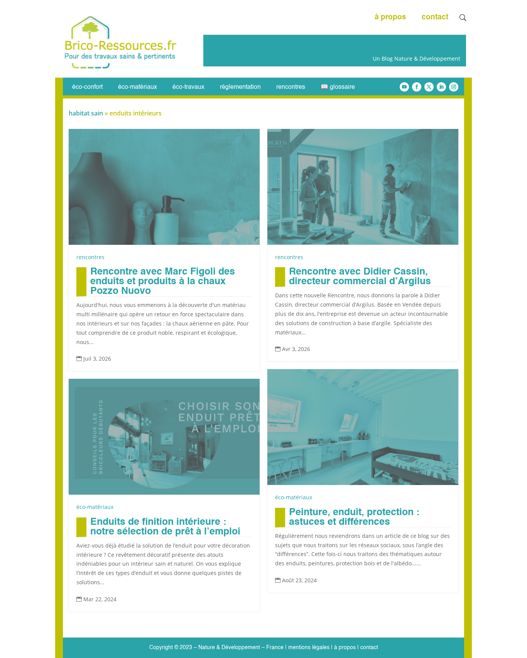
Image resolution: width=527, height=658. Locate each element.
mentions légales (308, 647)
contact (435, 18)
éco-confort (87, 87)
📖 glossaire (338, 87)
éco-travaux (188, 87)
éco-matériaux (137, 87)
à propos (390, 18)
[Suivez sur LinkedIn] (441, 87)
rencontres (290, 87)
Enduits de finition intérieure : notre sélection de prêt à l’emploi (165, 527)
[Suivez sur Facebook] (416, 87)
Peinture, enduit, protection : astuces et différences (354, 517)
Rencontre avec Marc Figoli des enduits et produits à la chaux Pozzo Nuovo (162, 281)
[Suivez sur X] (429, 87)
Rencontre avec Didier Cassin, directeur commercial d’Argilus (360, 277)
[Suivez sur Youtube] (404, 87)
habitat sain (86, 113)
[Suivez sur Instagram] (453, 87)
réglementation (240, 87)
